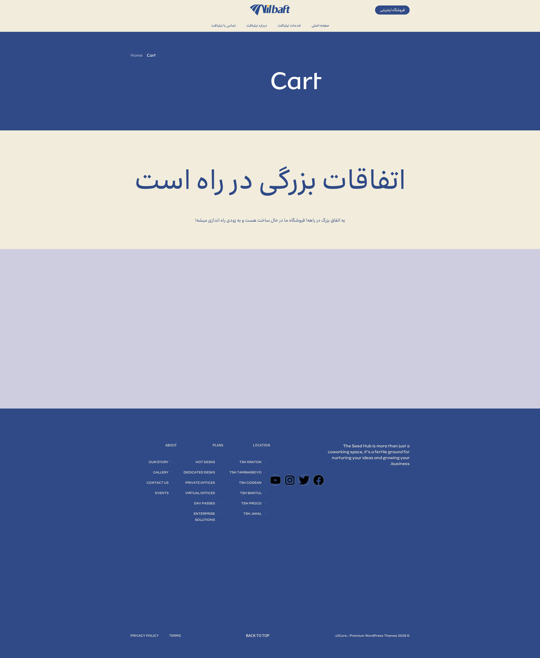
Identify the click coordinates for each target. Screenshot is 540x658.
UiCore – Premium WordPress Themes (366, 636)
